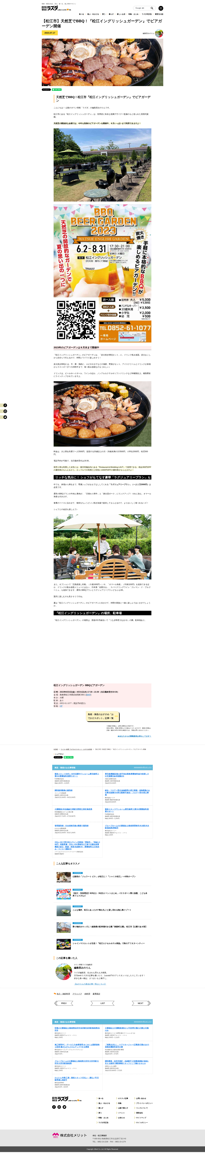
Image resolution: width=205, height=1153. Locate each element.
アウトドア (77, 994)
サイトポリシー (142, 1122)
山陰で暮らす (123, 1108)
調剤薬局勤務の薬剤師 (63, 790)
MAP (88, 695)
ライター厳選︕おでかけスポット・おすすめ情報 (76, 749)
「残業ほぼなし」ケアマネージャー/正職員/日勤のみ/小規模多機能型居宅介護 (127, 1046)
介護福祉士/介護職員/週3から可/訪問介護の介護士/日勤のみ (127, 1029)
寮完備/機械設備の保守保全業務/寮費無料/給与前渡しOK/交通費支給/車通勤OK (127, 775)
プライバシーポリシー (144, 1103)
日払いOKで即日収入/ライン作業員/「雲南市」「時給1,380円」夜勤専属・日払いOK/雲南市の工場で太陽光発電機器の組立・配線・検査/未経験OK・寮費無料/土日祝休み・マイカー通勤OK (77, 845)
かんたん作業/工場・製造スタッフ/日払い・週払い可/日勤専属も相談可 (77, 1079)
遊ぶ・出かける (104, 1103)
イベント (121, 1113)
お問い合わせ (141, 1098)
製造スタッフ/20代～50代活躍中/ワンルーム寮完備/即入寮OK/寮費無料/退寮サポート (77, 775)
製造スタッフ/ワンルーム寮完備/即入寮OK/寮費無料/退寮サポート (127, 810)
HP (61, 706)
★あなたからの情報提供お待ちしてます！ (134, 736)
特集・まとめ (103, 1118)
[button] (102, 716)
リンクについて (142, 1108)
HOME (56, 749)
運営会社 (139, 1113)
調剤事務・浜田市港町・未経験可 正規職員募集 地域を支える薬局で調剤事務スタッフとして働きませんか (127, 1062)
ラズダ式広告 (103, 1122)
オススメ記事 (123, 1098)
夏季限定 (96, 994)
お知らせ (121, 1118)
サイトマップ (141, 1118)
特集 (119, 1103)
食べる (100, 1098)
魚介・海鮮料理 (63, 994)
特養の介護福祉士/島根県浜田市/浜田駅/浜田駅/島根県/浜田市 (77, 1029)
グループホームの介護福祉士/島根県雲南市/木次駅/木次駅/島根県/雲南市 (127, 827)
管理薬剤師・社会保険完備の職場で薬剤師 (72, 826)
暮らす (100, 1108)
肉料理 (87, 994)
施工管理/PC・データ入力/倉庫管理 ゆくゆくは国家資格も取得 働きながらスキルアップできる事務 (77, 1046)
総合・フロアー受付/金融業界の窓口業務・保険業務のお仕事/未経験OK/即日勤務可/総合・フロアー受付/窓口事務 (127, 792)
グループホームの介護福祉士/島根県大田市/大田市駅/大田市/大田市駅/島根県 (77, 1062)
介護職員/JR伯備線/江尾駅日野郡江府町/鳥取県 (73, 809)
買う (100, 1113)
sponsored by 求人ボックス (143, 767)
